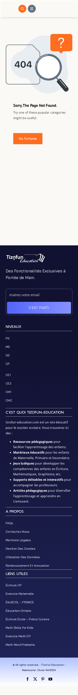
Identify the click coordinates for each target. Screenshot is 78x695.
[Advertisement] (39, 206)
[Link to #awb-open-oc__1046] (22, 9)
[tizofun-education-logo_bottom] (25, 255)
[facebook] (28, 679)
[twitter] (35, 679)
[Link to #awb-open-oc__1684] (32, 9)
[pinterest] (43, 679)
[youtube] (50, 679)
